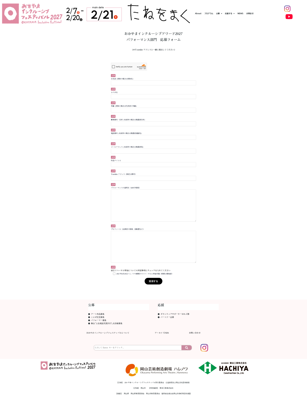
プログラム (208, 13)
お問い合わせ (195, 333)
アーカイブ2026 (162, 333)
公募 (218, 13)
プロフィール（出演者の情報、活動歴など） (128, 229)
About (198, 13)
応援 (161, 305)
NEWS (240, 13)
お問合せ (250, 13)
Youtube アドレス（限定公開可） (124, 174)
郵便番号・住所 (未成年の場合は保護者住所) (128, 120)
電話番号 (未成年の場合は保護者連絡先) (126, 133)
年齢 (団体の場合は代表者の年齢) (124, 106)
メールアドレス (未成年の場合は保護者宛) (127, 147)
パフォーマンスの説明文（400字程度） (126, 188)
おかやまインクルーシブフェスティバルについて (107, 333)
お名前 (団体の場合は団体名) (122, 79)
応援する (228, 13)
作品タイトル (116, 160)
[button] (219, 13)
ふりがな (114, 92)
